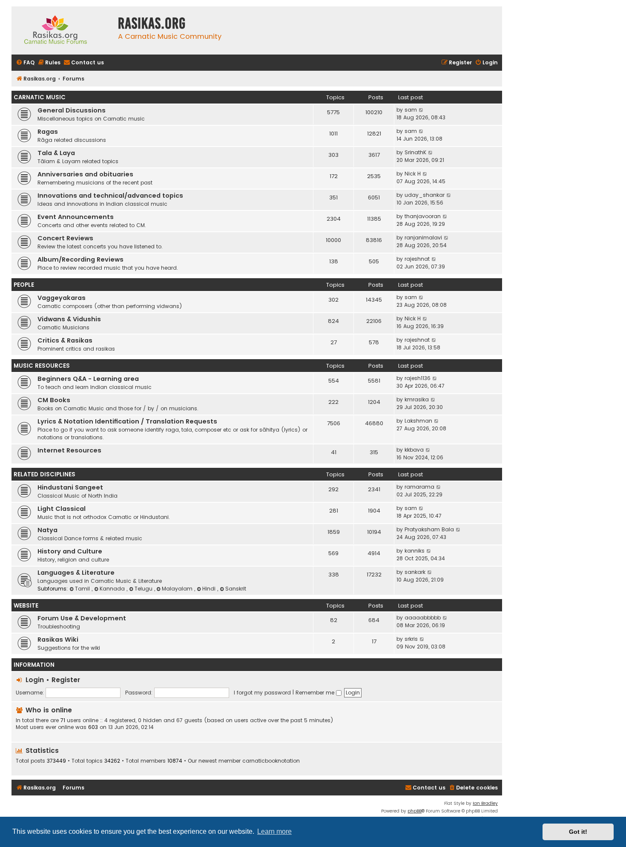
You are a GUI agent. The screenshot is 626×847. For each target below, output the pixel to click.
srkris (411, 638)
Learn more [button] (274, 831)
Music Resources (42, 366)
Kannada (113, 588)
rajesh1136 (418, 378)
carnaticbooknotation (271, 761)
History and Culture (69, 551)
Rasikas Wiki (57, 639)
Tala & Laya (56, 153)
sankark (415, 572)
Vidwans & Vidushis (69, 319)
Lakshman (418, 420)
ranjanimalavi (423, 237)
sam (411, 109)
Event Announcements (75, 217)
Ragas (47, 131)
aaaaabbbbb (423, 617)
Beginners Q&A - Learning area (88, 379)
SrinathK (415, 152)
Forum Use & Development (81, 618)
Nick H (413, 173)
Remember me (316, 692)
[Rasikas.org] (63, 30)
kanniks (415, 550)
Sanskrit (235, 588)
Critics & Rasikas (64, 340)
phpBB (415, 811)
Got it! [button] (578, 831)
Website (26, 606)
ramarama (419, 486)
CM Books (53, 400)
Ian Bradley (485, 803)
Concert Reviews (65, 238)
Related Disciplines (44, 474)
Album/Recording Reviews (80, 259)
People (24, 285)
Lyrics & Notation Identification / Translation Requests (127, 421)
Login (35, 679)
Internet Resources (69, 450)
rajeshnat (417, 258)
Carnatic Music (40, 97)
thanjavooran (423, 216)
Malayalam (178, 588)
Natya (47, 530)
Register (66, 679)
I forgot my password (262, 692)
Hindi (209, 588)
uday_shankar (425, 195)
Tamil (83, 588)
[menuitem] (25, 63)
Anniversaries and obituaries (85, 174)
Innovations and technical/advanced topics (110, 195)
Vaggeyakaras (61, 298)
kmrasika (417, 399)
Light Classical (61, 508)
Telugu (144, 588)
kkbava (414, 449)
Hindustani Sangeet (70, 487)
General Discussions (71, 110)
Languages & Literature (76, 572)
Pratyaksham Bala (429, 529)
